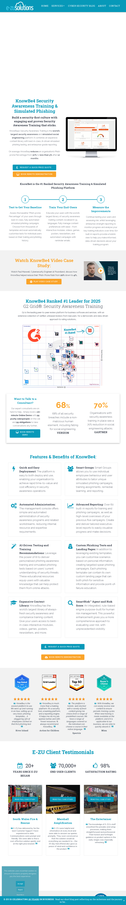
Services (57, 5)
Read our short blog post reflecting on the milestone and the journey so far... (63, 900)
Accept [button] (20, 884)
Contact (114, 5)
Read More (20, 895)
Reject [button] (20, 890)
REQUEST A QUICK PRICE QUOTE (36, 167)
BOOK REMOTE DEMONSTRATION (36, 174)
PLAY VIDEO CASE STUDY (45, 282)
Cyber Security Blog (81, 5)
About (102, 5)
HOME (44, 5)
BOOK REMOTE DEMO (26, 433)
